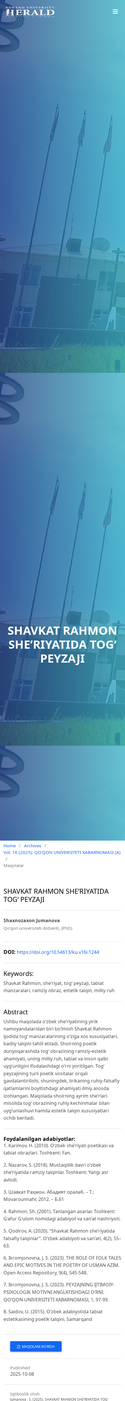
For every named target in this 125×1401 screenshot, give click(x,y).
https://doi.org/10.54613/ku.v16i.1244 (58, 952)
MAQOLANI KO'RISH (38, 1346)
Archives (32, 845)
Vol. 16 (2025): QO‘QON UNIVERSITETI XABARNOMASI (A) (62, 852)
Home (9, 845)
